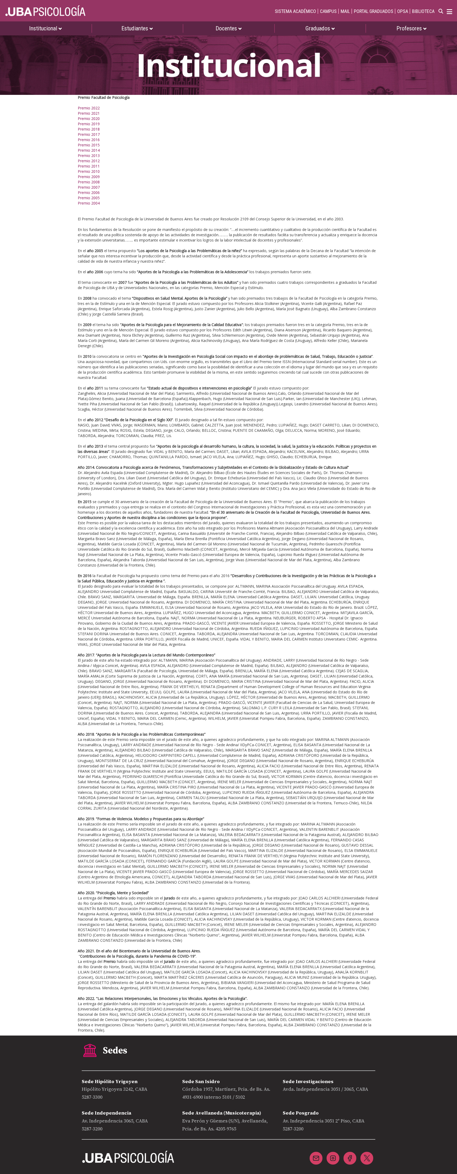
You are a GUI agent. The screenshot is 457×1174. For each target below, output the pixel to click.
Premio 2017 (89, 134)
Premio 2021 (89, 113)
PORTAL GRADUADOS (373, 11)
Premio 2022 (89, 107)
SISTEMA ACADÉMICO (295, 11)
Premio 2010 (89, 171)
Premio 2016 (89, 139)
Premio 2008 (89, 181)
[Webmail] (316, 1155)
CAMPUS (328, 11)
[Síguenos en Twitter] (366, 1155)
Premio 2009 (89, 176)
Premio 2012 (89, 160)
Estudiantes (135, 28)
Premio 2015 (89, 144)
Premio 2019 (89, 123)
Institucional (43, 28)
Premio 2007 (89, 187)
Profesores (409, 28)
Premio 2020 (89, 118)
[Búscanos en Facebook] (349, 1155)
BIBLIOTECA (423, 11)
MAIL (345, 11)
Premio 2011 (89, 166)
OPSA (402, 11)
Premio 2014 (89, 150)
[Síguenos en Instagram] (333, 1155)
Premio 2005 (89, 197)
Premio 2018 (89, 129)
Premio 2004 (89, 203)
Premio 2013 (89, 155)
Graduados (318, 28)
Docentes (227, 28)
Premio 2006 (89, 192)
